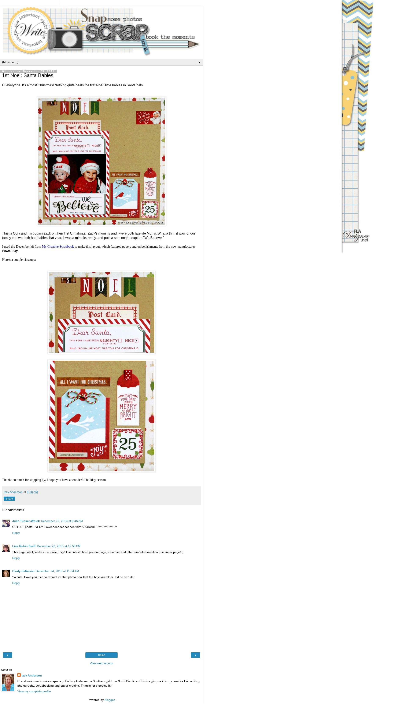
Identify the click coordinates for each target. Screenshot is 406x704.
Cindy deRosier (23, 571)
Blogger (109, 699)
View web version (101, 663)
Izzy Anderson (32, 675)
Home (101, 655)
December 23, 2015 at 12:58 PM (59, 546)
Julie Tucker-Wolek (26, 521)
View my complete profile (34, 691)
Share (9, 498)
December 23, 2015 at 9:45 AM (62, 521)
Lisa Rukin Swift (24, 546)
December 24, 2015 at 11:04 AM (57, 571)
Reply (16, 532)
